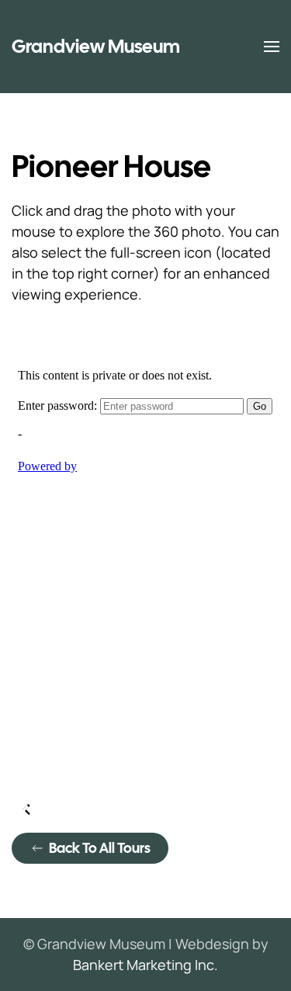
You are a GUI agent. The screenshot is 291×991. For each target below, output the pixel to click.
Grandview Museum (96, 46)
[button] (271, 46)
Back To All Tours (100, 848)
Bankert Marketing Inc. (145, 964)
